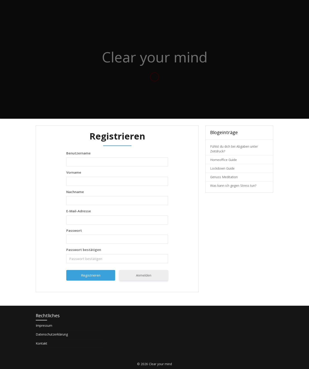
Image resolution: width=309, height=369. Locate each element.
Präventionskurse (195, 7)
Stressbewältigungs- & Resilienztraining (145, 7)
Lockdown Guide (222, 168)
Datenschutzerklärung (52, 334)
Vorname (73, 172)
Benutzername (78, 153)
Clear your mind (57, 7)
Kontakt (263, 7)
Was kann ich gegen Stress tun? (233, 185)
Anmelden (143, 275)
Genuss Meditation (224, 177)
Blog (220, 7)
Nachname (75, 191)
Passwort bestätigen (83, 249)
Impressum (44, 325)
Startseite (101, 7)
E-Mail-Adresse (78, 211)
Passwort (74, 230)
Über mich (240, 7)
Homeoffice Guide (223, 160)
